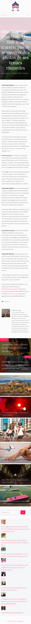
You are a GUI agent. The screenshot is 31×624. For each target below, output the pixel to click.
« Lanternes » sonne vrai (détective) (12, 613)
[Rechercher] (22, 512)
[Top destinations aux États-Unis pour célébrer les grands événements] (15, 441)
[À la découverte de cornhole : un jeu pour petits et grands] (15, 505)
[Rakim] (3, 575)
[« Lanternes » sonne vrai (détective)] (3, 609)
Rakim (3, 579)
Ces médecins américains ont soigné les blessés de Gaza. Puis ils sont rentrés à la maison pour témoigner (14, 601)
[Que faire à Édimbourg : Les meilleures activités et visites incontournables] (15, 395)
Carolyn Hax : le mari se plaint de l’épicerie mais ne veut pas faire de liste (15, 347)
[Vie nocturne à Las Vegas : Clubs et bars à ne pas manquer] (15, 416)
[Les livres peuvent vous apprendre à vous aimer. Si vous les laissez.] (3, 584)
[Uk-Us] (15, 6)
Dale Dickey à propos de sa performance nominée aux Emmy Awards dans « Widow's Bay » (14, 542)
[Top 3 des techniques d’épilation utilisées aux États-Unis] (15, 462)
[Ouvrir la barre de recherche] (28, 15)
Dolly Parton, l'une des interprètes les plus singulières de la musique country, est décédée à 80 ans (14, 567)
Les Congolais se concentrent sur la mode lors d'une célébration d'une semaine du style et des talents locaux (15, 529)
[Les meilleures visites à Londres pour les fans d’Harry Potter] (15, 484)
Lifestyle (7, 301)
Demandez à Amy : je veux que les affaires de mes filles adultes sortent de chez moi (15, 365)
